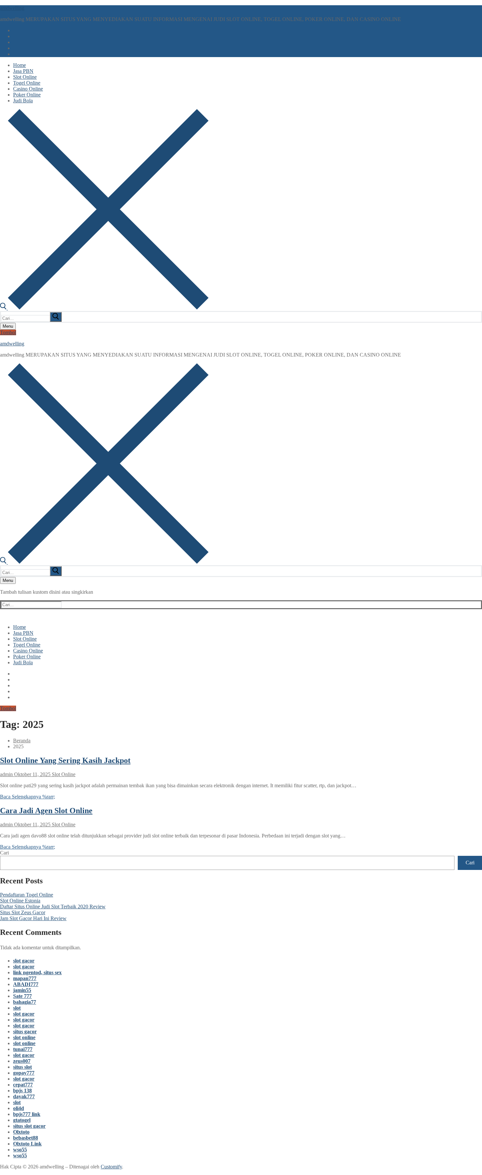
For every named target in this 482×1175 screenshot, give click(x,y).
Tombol (8, 332)
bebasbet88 (25, 1138)
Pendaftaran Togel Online (26, 894)
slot (17, 1008)
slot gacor (23, 960)
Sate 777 (22, 996)
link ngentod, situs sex (37, 972)
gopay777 (23, 1073)
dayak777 (24, 1096)
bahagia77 (24, 1002)
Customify (111, 1166)
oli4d (18, 1108)
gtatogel (21, 1120)
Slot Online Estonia (20, 900)
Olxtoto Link (27, 1143)
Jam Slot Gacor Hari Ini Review (33, 918)
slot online (24, 1037)
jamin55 (22, 990)
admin (6, 774)
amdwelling (12, 8)
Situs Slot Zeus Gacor (22, 912)
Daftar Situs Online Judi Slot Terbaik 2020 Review (53, 906)
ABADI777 (25, 984)
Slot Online (62, 774)
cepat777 (23, 1084)
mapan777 (24, 978)
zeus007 (21, 1061)
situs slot (22, 1067)
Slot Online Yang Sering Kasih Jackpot (65, 760)
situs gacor (25, 1031)
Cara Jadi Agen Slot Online (46, 810)
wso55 (20, 1149)
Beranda (21, 740)
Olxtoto (21, 1132)
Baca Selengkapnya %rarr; (27, 796)
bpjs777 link (26, 1114)
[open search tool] (104, 308)
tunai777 (22, 1049)
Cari (4, 852)
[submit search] (56, 317)
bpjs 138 (22, 1090)
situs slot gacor (29, 1126)
